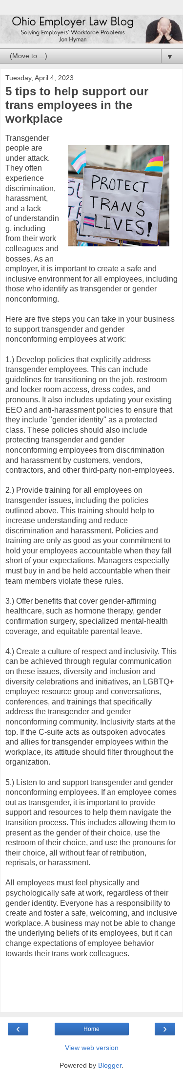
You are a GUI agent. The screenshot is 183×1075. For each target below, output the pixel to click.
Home (91, 1029)
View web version (92, 1048)
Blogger (110, 1065)
